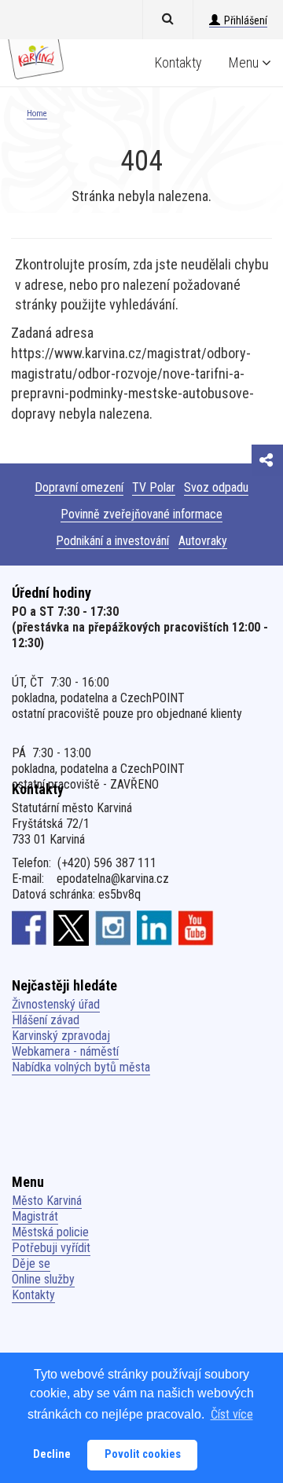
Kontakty (178, 62)
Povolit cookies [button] (143, 1454)
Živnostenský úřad (56, 1004)
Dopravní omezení (79, 487)
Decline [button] (52, 1454)
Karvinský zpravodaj (61, 1035)
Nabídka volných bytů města (81, 1067)
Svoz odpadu (216, 487)
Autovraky (202, 540)
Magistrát (35, 1216)
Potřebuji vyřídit (51, 1247)
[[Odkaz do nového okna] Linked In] (154, 928)
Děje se (31, 1263)
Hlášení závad (45, 1019)
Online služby (43, 1279)
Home (37, 113)
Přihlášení (245, 20)
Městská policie (50, 1232)
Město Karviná (47, 1200)
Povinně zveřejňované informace (141, 514)
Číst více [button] (232, 1414)
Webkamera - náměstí (65, 1051)
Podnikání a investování (112, 540)
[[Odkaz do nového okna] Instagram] (112, 928)
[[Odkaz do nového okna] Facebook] (29, 928)
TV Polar (153, 487)
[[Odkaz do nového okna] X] (71, 928)
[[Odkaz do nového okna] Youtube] (196, 928)
